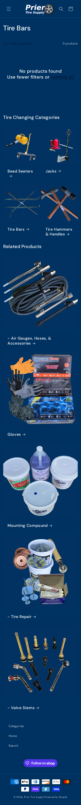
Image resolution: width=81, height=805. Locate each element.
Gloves (14, 434)
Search (13, 745)
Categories (16, 726)
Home (13, 736)
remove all (62, 77)
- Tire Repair (20, 616)
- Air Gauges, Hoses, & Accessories (29, 341)
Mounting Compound (28, 525)
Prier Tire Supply (34, 797)
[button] (8, 9)
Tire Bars (16, 229)
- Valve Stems (21, 707)
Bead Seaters (20, 171)
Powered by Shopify (55, 797)
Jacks (51, 171)
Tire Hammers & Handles (59, 232)
